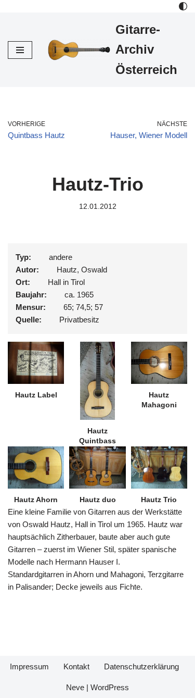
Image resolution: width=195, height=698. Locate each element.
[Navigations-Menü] (20, 50)
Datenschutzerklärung (141, 666)
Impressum (29, 666)
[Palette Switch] (183, 6)
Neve (75, 687)
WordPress (109, 687)
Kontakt (76, 666)
